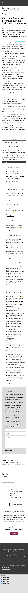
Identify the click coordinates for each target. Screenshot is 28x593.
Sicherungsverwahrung (7, 464)
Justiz (21, 462)
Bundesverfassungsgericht (8, 462)
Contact (11, 565)
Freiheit (17, 462)
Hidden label (6, 577)
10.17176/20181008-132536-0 (12, 159)
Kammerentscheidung (20, 41)
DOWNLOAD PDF (14, 139)
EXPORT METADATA (14, 146)
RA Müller (8, 292)
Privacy (17, 565)
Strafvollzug (22, 464)
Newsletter (5, 565)
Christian (8, 235)
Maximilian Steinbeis (13, 9)
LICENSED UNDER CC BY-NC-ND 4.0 (14, 142)
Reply (10, 185)
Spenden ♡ (14, 533)
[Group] (10, 2)
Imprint (23, 565)
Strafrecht (16, 464)
